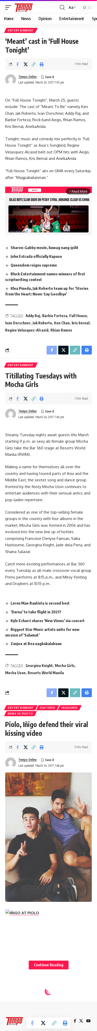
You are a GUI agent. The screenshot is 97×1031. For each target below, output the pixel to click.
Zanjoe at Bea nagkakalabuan (36, 643)
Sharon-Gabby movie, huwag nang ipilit (44, 247)
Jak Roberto (42, 323)
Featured (47, 707)
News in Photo (20, 713)
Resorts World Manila (46, 673)
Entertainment (21, 30)
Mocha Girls (64, 665)
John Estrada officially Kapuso (36, 256)
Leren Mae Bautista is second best (40, 603)
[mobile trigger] (9, 7)
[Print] (41, 64)
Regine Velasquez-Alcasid (26, 330)
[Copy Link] (33, 64)
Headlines (69, 707)
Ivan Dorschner (18, 323)
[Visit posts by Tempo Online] (10, 79)
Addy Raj (33, 316)
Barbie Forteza (54, 316)
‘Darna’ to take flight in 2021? (36, 611)
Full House (78, 316)
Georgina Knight (39, 665)
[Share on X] (25, 64)
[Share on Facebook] (17, 64)
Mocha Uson (15, 673)
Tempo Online (27, 77)
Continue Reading (48, 965)
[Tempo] (24, 7)
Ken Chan (62, 323)
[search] (62, 7)
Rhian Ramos (61, 330)
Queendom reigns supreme (34, 265)
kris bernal (80, 323)
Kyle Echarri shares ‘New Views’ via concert (48, 620)
